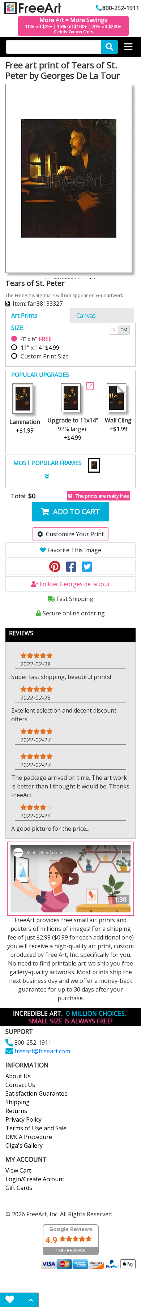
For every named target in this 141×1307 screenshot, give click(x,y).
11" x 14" (40, 348)
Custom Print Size (45, 356)
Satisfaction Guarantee (36, 1093)
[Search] (109, 47)
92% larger (72, 429)
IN (113, 329)
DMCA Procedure (28, 1137)
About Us (18, 1076)
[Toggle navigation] (128, 47)
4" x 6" (36, 339)
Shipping (17, 1102)
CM (123, 329)
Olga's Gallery (24, 1145)
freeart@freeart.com (42, 1051)
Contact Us (20, 1085)
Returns (16, 1111)
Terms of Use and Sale (36, 1128)
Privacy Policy (23, 1119)
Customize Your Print (75, 534)
